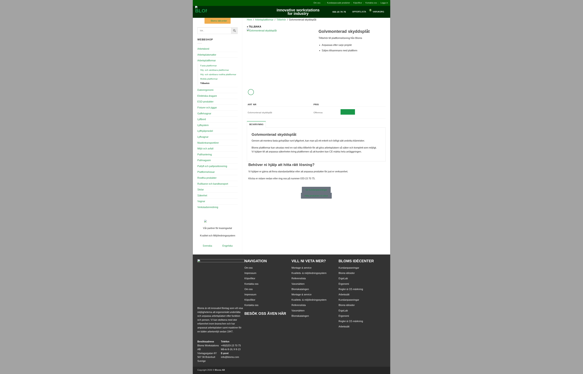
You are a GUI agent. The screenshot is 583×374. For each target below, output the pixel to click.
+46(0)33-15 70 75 (231, 345)
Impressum (250, 273)
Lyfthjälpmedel (205, 131)
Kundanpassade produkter (338, 3)
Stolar (200, 189)
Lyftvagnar (202, 137)
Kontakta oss (371, 3)
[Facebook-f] (248, 322)
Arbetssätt (344, 294)
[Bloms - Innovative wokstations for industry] (214, 12)
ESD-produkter (205, 101)
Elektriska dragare (207, 96)
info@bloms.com (230, 357)
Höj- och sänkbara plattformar (214, 70)
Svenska (207, 245)
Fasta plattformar (208, 65)
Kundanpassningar (349, 267)
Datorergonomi (205, 90)
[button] (384, 3)
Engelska (227, 245)
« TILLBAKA (254, 26)
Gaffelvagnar (204, 113)
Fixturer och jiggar (207, 107)
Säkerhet (202, 195)
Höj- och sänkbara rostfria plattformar (218, 74)
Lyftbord (201, 119)
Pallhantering (204, 154)
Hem (249, 19)
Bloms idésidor (347, 273)
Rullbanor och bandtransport (212, 184)
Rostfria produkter (206, 178)
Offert (347, 112)
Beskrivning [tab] (256, 124)
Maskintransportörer (208, 143)
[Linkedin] (264, 322)
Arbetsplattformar (206, 60)
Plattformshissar (206, 172)
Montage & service (302, 267)
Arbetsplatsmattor (206, 54)
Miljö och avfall (205, 148)
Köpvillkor (357, 3)
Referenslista (299, 278)
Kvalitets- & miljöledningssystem (309, 273)
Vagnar (201, 201)
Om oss (317, 3)
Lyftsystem (203, 125)
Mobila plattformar (209, 79)
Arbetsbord (203, 49)
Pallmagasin (204, 160)
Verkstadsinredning (207, 207)
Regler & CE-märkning (351, 289)
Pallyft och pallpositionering (212, 166)
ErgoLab (343, 278)
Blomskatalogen (300, 289)
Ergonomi (344, 284)
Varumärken (298, 284)
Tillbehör (205, 83)
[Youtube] (256, 322)
